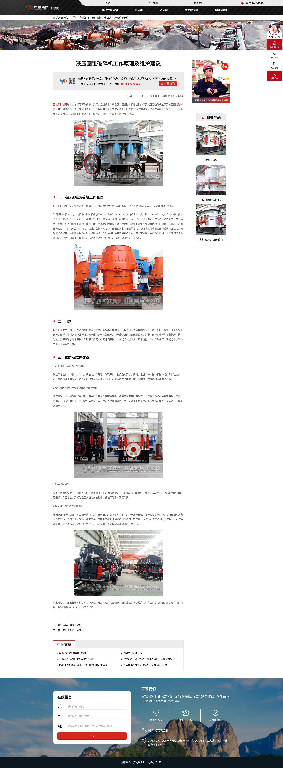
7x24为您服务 (274, 37)
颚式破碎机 (191, 10)
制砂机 (139, 10)
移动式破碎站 (110, 10)
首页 (107, 2)
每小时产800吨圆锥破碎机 (73, 653)
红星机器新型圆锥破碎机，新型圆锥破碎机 (146, 665)
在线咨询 (169, 83)
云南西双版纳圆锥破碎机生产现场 (76, 659)
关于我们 (153, 2)
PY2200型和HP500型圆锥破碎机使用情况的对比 (149, 659)
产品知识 (84, 17)
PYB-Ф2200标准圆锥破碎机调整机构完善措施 (83, 665)
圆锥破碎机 (221, 10)
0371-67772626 (254, 3)
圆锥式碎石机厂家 (133, 653)
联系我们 (198, 2)
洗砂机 (164, 10)
